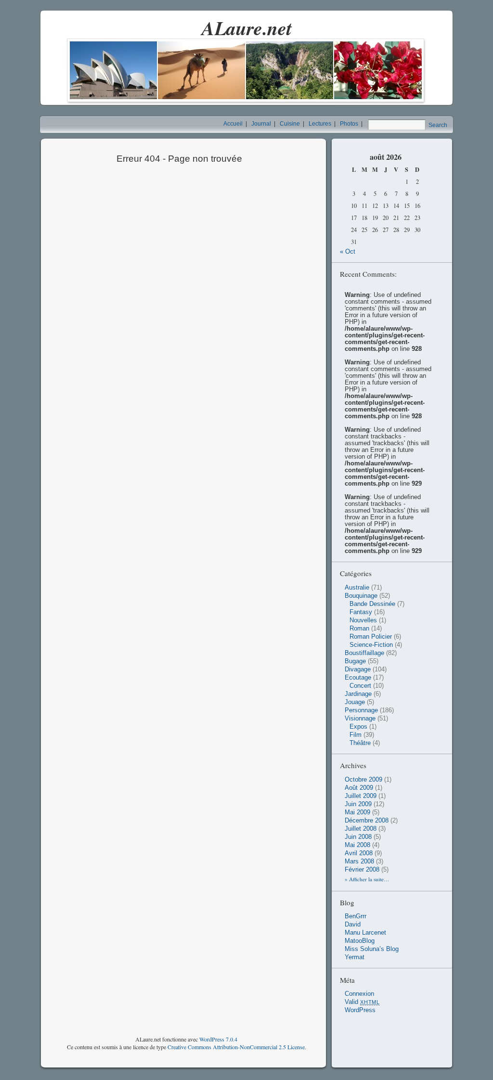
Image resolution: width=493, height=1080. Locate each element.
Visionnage (360, 718)
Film (356, 735)
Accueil (233, 123)
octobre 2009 (363, 779)
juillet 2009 (360, 796)
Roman (359, 628)
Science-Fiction (371, 645)
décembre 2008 (367, 820)
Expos (358, 726)
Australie (357, 587)
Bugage (355, 661)
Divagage (358, 669)
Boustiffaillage (364, 653)
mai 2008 (357, 845)
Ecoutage (358, 677)
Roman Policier (371, 636)
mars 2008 (359, 861)
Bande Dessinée (372, 604)
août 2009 (359, 787)
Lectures (320, 123)
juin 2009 (358, 804)
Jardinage (358, 694)
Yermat (354, 957)
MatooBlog (360, 941)
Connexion (359, 993)
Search (437, 125)
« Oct (347, 251)
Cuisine (290, 123)
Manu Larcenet (365, 932)
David (353, 924)
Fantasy (361, 612)
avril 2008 (359, 853)
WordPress (360, 1010)
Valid (362, 1002)
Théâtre (360, 743)
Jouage (355, 702)
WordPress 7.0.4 (218, 1039)
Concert (360, 685)
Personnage (361, 710)
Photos (349, 123)
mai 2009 (357, 812)
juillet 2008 (360, 828)
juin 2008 (358, 837)
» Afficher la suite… (367, 879)
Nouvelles (363, 620)
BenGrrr (355, 916)
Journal (261, 123)
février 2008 (362, 869)
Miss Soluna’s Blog (372, 949)
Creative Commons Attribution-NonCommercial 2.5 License (236, 1047)
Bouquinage (361, 595)
